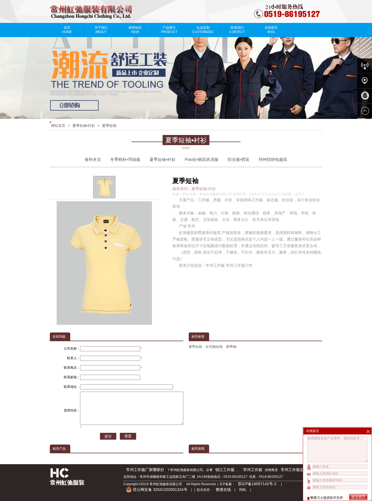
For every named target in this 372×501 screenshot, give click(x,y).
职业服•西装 (238, 159)
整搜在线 (223, 489)
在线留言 (271, 30)
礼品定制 (203, 30)
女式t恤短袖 (213, 347)
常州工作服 (252, 469)
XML (243, 489)
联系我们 (237, 30)
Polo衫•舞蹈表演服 (201, 159)
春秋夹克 (93, 159)
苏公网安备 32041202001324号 (160, 489)
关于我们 (101, 30)
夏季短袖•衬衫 (83, 126)
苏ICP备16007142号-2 (258, 484)
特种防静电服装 (273, 159)
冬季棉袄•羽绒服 (125, 159)
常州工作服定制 (294, 469)
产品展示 (169, 30)
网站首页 (58, 126)
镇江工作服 (224, 469)
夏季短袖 (109, 126)
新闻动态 (135, 30)
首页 (67, 30)
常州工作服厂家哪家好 (145, 469)
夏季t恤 (231, 347)
